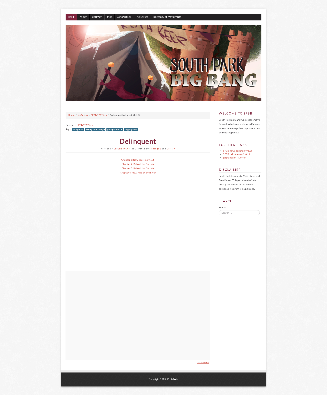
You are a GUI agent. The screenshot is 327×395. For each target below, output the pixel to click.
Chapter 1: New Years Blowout (137, 159)
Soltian (171, 148)
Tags (109, 17)
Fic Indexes (142, 17)
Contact (97, 17)
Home (71, 17)
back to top (203, 362)
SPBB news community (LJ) (237, 150)
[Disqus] (138, 225)
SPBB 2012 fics (99, 115)
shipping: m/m (131, 129)
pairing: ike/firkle (114, 129)
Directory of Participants (167, 17)
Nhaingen (155, 148)
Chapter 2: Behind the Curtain (138, 164)
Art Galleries (124, 17)
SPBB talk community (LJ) (236, 154)
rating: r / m (78, 129)
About (83, 17)
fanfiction (82, 115)
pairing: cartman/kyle (95, 129)
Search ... (223, 207)
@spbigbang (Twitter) (234, 157)
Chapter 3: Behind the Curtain (138, 168)
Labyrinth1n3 (122, 148)
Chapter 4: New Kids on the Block (138, 172)
